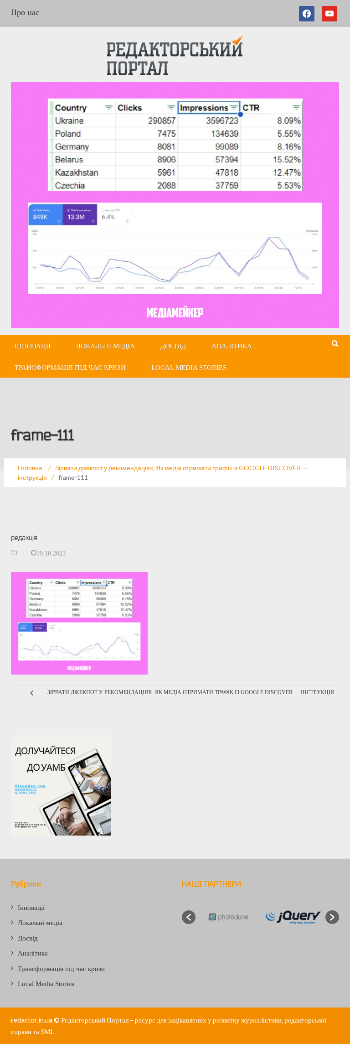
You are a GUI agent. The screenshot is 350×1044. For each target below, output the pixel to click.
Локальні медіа (105, 346)
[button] (189, 917)
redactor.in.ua (31, 1020)
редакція (24, 537)
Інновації (33, 346)
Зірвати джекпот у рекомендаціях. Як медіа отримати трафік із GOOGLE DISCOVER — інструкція (190, 692)
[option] (228, 917)
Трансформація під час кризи (70, 367)
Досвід (173, 346)
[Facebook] (308, 13)
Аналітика (231, 346)
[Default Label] (329, 13)
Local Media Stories (188, 367)
